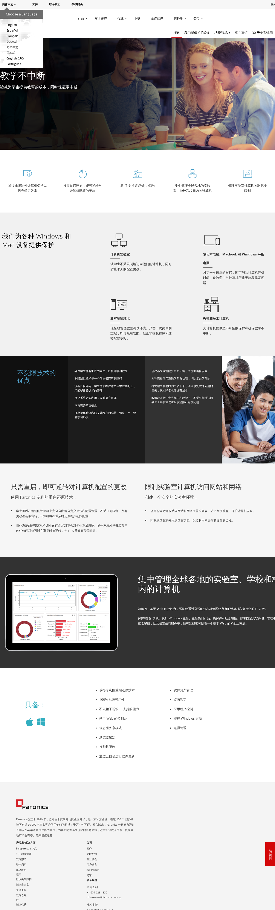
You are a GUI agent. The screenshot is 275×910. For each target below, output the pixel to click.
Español (12, 30)
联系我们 (92, 880)
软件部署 (21, 859)
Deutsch (12, 41)
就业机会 (92, 859)
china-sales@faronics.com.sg (104, 897)
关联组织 (92, 854)
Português (13, 64)
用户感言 (92, 864)
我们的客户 (93, 870)
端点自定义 (22, 884)
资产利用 (21, 864)
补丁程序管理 (24, 854)
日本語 (10, 53)
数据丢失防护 (24, 879)
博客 (89, 875)
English (11, 25)
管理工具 (21, 890)
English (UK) (15, 58)
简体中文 (12, 47)
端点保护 (21, 904)
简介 (89, 848)
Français (12, 36)
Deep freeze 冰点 (26, 848)
